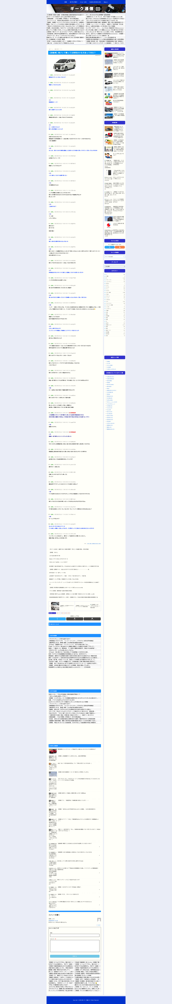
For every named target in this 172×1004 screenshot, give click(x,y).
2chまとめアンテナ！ (110, 376)
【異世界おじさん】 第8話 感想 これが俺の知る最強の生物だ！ (66, 642)
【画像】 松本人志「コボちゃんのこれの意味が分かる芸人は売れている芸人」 (70, 709)
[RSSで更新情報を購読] (120, 247)
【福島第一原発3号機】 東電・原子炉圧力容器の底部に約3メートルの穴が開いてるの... (73, 720)
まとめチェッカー (110, 417)
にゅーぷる (109, 409)
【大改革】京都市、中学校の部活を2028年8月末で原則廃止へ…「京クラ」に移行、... (88, 973)
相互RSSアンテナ (110, 425)
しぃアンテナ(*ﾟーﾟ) (111, 403)
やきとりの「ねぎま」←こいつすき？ (58, 562)
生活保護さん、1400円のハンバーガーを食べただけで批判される (62, 983)
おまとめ (108, 394)
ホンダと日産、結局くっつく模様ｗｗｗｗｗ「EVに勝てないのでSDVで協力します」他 (105, 30)
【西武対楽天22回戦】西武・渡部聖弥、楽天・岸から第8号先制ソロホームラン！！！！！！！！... (105, 22)
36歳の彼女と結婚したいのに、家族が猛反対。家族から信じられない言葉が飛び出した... (62, 968)
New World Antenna (110, 384)
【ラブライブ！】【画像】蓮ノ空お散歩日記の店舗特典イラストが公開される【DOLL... (62, 988)
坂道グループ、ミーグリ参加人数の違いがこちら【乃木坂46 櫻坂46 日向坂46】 (66, 37)
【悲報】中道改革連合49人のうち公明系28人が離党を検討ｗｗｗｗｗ (62, 966)
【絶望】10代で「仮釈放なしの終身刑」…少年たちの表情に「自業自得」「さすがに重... (88, 979)
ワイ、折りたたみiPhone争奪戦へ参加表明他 (98, 14)
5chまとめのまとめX (110, 378)
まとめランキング (110, 419)
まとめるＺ (109, 421)
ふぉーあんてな (109, 413)
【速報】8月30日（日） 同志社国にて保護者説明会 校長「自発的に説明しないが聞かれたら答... (105, 41)
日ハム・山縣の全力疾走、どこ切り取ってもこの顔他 (100, 26)
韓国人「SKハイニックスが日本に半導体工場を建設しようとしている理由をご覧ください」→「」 (66, 24)
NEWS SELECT (109, 386)
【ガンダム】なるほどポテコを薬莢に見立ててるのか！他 (102, 20)
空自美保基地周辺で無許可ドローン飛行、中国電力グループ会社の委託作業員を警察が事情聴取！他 (73, 597)
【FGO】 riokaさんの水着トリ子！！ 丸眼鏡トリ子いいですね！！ (65, 41)
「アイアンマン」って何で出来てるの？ (59, 638)
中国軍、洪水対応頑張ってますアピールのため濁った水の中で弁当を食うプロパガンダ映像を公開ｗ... (66, 28)
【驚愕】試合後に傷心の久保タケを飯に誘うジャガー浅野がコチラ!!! (62, 973)
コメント (53, 938)
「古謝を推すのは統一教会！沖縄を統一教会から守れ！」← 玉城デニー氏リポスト (71, 715)
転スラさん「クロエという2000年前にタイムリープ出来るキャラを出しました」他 (105, 18)
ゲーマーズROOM (109, 365)
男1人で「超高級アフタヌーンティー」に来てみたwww (62, 971)
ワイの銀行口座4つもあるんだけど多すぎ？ (60, 979)
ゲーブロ (108, 363)
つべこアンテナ (109, 407)
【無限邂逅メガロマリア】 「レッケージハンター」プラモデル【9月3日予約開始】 (71, 640)
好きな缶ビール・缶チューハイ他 (57, 572)
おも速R (108, 361)
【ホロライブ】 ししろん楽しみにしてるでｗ (61, 650)
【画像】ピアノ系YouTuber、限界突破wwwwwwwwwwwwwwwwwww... (88, 969)
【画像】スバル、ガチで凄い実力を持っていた (61, 981)
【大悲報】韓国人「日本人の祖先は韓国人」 (87, 971)
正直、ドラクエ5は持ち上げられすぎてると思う (62, 700)
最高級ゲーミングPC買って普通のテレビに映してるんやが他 (63, 579)
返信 (99, 925)
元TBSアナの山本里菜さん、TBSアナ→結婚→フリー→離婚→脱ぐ (62, 964)
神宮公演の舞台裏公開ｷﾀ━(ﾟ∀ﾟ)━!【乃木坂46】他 (101, 37)
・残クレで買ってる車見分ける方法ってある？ (94, 543)
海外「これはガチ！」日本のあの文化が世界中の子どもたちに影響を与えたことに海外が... (74, 657)
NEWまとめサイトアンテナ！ (111, 390)
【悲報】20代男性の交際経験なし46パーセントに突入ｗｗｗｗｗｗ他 (66, 587)
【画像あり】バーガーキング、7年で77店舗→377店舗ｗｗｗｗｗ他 (104, 16)
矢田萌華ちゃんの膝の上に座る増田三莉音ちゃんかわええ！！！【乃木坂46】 (70, 667)
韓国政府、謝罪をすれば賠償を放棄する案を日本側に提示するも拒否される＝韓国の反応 (73, 655)
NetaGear (108, 382)
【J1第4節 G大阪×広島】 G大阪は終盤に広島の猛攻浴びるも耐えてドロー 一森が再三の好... (66, 14)
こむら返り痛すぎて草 (54, 555)
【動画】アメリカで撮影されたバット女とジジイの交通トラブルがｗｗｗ (88, 990)
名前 (51, 932)
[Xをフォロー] (110, 247)
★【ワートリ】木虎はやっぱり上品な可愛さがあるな (61, 16)
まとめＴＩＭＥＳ (110, 415)
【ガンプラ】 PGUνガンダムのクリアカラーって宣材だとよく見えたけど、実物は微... (72, 711)
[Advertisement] (75, 678)
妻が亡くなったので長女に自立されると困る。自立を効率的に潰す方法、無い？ (88, 984)
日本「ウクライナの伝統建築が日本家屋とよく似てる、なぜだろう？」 (68, 654)
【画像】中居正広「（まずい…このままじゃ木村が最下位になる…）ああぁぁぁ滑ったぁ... (62, 977)
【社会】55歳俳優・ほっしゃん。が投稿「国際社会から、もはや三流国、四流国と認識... (88, 962)
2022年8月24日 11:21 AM (53, 920)
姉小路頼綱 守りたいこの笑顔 (83, 975)
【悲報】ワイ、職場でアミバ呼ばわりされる (61, 975)
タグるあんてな (109, 405)
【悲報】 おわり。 (53, 552)
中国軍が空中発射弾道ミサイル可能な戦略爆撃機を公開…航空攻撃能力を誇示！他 (105, 39)
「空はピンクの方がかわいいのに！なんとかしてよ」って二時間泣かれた (66, 26)
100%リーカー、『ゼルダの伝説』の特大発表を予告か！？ (64, 694)
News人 (108, 388)
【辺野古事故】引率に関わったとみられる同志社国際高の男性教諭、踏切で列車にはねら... (88, 977)
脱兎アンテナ (109, 427)
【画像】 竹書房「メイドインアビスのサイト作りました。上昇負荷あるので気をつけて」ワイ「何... (66, 22)
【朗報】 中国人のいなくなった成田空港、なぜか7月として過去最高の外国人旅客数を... (73, 722)
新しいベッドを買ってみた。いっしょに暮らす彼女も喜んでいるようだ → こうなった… (66, 30)
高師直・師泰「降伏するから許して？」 (60, 969)
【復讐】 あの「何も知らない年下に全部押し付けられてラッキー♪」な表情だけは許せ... (73, 663)
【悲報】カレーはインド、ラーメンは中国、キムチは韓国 (88, 986)
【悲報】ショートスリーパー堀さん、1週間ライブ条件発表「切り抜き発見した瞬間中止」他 (105, 24)
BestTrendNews (109, 380)
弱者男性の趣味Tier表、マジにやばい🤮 (86, 983)
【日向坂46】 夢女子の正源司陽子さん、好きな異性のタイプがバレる (66, 33)
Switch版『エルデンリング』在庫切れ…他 (97, 35)
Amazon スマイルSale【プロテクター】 (58, 558)
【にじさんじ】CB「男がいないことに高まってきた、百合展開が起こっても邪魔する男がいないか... (105, 31)
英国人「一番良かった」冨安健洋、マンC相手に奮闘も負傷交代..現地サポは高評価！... (73, 648)
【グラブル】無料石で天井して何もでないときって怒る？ (62, 986)
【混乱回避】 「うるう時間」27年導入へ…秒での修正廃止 (63, 18)
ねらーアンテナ (109, 411)
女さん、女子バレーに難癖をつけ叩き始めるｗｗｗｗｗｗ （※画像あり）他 (105, 33)
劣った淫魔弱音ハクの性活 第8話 (56, 39)
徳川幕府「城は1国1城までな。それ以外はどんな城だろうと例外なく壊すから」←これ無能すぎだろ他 (74, 566)
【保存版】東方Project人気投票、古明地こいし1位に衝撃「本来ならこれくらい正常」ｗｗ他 (71, 594)
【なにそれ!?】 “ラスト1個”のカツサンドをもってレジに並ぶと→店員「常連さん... (72, 713)
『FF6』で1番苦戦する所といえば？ (58, 984)
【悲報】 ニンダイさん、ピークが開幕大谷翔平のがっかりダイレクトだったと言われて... (73, 698)
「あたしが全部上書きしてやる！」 (58, 696)
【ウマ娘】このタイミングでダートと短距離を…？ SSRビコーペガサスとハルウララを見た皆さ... (105, 43)
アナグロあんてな (110, 392)
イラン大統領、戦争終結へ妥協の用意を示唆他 (60, 590)
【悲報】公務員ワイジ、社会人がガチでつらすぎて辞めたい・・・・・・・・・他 (69, 569)
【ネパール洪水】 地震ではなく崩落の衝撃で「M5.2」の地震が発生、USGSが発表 (69, 549)
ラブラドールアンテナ (110, 423)
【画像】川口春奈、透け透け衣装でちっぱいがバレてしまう (88, 981)
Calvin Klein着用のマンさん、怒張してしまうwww (88, 988)
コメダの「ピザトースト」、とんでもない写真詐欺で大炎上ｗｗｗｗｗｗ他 (105, 28)
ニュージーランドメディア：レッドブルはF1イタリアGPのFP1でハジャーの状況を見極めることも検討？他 (74, 583)
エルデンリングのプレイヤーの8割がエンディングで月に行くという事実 (68, 701)
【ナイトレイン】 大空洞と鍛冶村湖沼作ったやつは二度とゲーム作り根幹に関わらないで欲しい (66, 20)
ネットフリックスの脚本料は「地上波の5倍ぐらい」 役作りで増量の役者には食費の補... (62, 990)
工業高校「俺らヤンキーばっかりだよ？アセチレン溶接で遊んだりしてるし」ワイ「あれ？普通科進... (66, 31)
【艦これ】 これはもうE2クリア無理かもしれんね (60, 43)
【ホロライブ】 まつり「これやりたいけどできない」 (61, 35)
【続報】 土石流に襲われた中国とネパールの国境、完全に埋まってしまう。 (69, 665)
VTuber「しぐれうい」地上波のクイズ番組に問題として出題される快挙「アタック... (72, 646)
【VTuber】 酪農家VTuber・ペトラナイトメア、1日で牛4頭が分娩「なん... (69, 644)
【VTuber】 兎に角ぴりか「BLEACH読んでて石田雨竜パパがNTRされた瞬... (69, 652)
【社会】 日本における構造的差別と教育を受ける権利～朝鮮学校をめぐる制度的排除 (72, 718)
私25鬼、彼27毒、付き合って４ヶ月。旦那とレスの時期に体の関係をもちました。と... (72, 659)
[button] (74, 618)
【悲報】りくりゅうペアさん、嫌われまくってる (62, 962)
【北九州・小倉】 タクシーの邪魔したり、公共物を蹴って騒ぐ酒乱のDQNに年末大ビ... (72, 661)
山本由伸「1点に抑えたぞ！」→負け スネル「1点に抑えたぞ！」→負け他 (67, 575)
